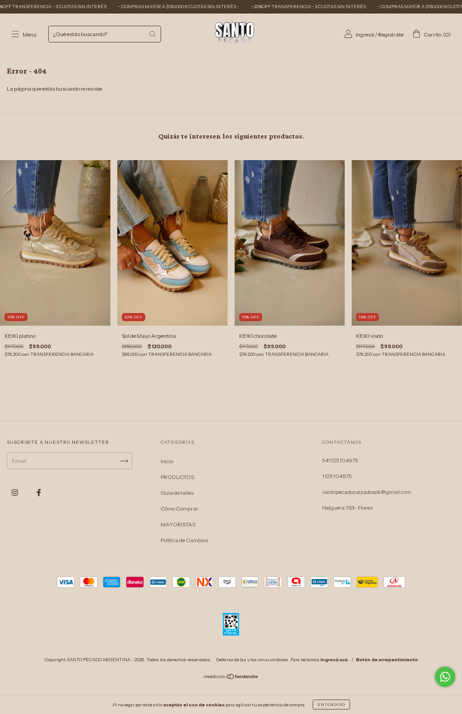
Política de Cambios (184, 540)
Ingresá (365, 34)
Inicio (167, 461)
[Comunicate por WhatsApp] (445, 677)
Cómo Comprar (180, 508)
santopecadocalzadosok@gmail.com (366, 491)
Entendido (331, 704)
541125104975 (340, 460)
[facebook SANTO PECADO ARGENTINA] (39, 492)
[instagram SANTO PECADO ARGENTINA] (15, 492)
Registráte (390, 34)
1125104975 (337, 476)
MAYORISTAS (178, 524)
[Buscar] (152, 33)
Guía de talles (177, 492)
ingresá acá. (334, 660)
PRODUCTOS (177, 477)
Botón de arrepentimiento (387, 660)
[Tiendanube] (231, 677)
